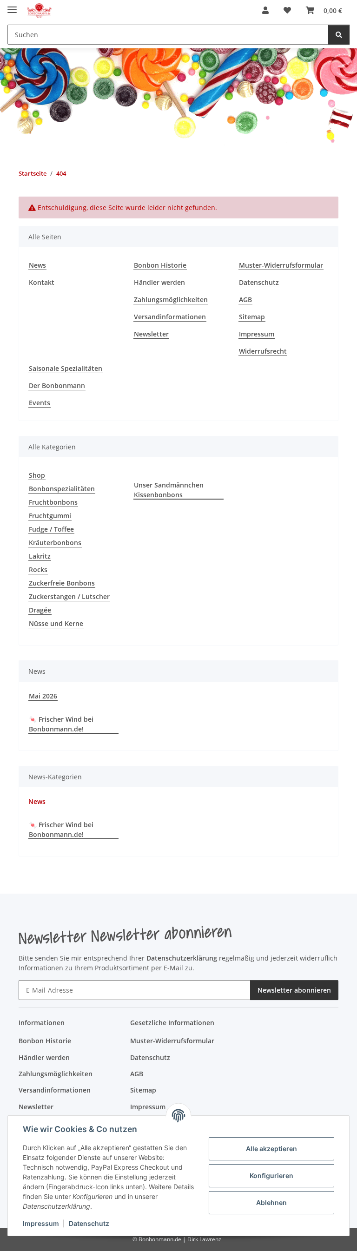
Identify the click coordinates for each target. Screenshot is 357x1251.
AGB (245, 299)
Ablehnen (271, 1202)
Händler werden (159, 282)
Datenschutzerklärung (181, 958)
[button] (265, 10)
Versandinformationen (170, 316)
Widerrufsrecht (263, 351)
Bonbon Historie (160, 265)
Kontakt (41, 282)
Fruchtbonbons (53, 502)
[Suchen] (339, 35)
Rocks (38, 569)
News (37, 265)
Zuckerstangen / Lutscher (69, 596)
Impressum (41, 1223)
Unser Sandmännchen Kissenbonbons (169, 490)
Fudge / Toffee (51, 529)
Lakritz (40, 556)
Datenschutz (89, 1223)
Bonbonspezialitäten (62, 488)
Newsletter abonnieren (294, 990)
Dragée (40, 610)
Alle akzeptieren (271, 1148)
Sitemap (252, 316)
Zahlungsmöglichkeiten (171, 299)
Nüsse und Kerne (56, 623)
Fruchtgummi (50, 515)
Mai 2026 (43, 695)
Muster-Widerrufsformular (281, 265)
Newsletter (151, 333)
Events (39, 402)
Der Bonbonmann (57, 385)
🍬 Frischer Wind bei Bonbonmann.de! (61, 724)
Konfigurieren (271, 1175)
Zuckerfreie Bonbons (62, 583)
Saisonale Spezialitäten (65, 368)
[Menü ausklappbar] (12, 6)
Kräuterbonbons (55, 542)
